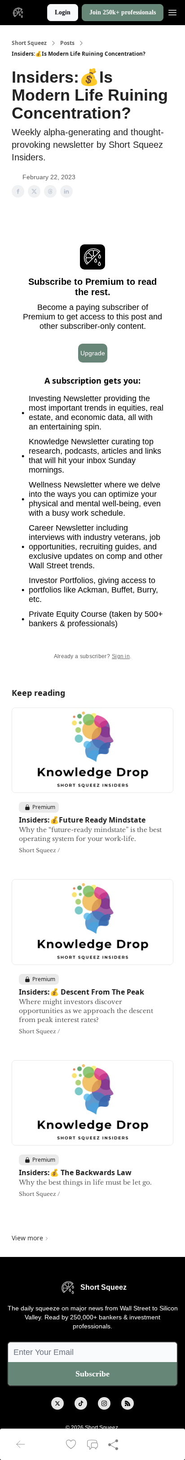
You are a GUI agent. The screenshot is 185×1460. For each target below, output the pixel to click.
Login (62, 12)
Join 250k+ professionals (122, 12)
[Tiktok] (81, 1403)
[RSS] (127, 1403)
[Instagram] (104, 1403)
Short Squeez (29, 43)
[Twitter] (57, 1403)
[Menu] (172, 11)
